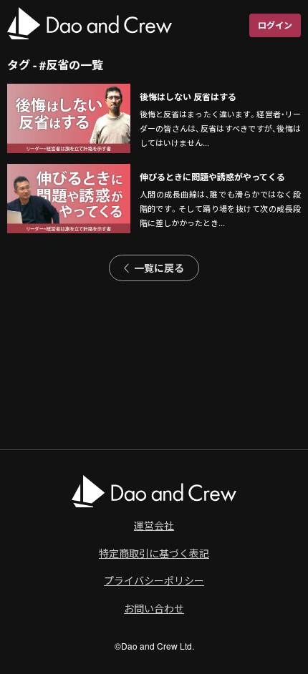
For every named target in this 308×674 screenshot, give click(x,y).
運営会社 (154, 525)
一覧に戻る (159, 267)
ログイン (275, 25)
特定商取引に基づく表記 (154, 553)
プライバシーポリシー (154, 580)
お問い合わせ (154, 608)
